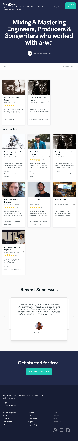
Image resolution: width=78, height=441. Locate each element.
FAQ (3, 425)
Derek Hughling (8, 224)
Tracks (37, 7)
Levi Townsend (16, 221)
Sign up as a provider (9, 413)
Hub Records (43, 221)
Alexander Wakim (34, 174)
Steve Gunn (11, 119)
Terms (55, 413)
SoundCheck (46, 7)
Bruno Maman (8, 174)
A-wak (31, 176)
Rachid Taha (16, 174)
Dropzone (42, 174)
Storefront (31, 413)
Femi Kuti (6, 176)
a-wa (5, 119)
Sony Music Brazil (34, 221)
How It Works (28, 7)
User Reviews (7, 422)
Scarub (19, 269)
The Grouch (13, 269)
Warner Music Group (35, 224)
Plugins (56, 7)
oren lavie (45, 119)
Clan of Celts (7, 221)
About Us (5, 419)
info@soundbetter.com (10, 403)
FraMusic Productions (39, 333)
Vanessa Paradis (37, 119)
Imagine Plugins (8, 9)
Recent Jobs (16, 7)
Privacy (55, 419)
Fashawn (6, 269)
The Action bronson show (11, 122)
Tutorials (56, 416)
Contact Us (57, 422)
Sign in (18, 9)
